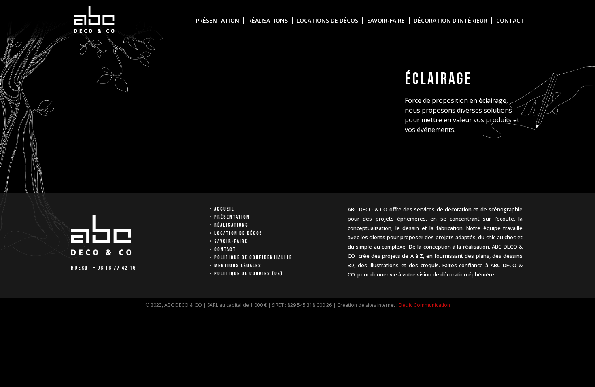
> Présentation (229, 217)
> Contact (222, 249)
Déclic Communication (424, 305)
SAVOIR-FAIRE (386, 20)
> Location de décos (236, 233)
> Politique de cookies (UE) (246, 273)
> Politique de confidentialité (250, 257)
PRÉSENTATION (217, 20)
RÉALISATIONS (268, 20)
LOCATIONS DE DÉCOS (327, 20)
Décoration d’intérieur (450, 20)
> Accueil (221, 209)
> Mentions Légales (235, 265)
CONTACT (510, 20)
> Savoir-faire (228, 241)
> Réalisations (229, 225)
